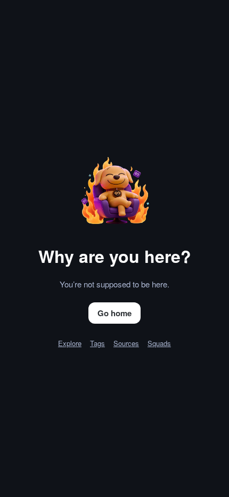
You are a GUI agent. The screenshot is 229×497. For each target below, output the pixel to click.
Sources (126, 343)
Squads (159, 343)
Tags (97, 343)
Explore (69, 343)
